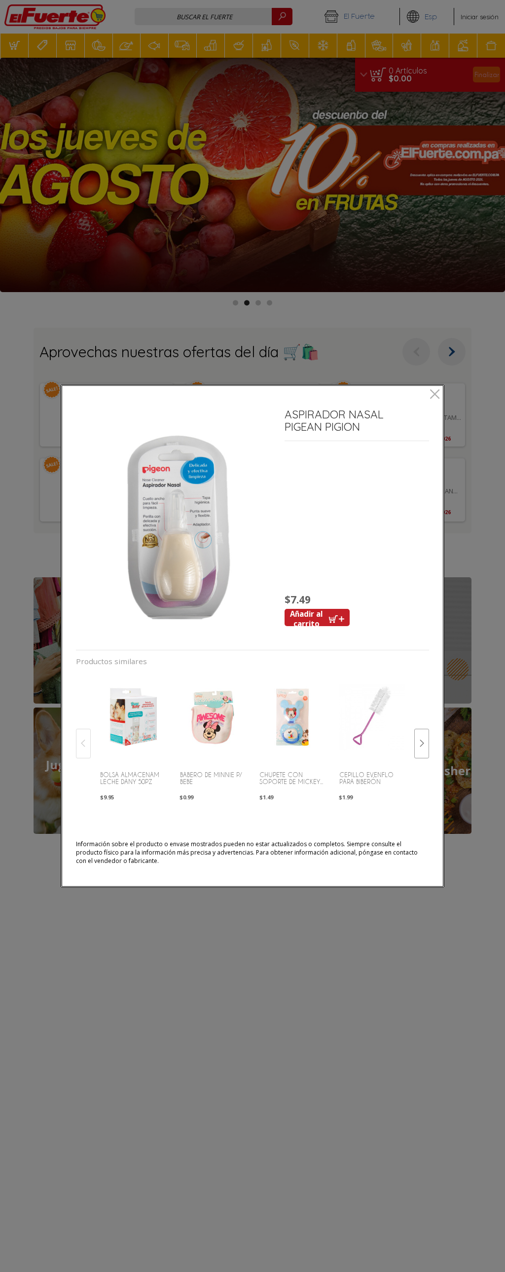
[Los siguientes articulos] (421, 743)
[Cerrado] (435, 395)
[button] (177, 522)
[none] (133, 733)
